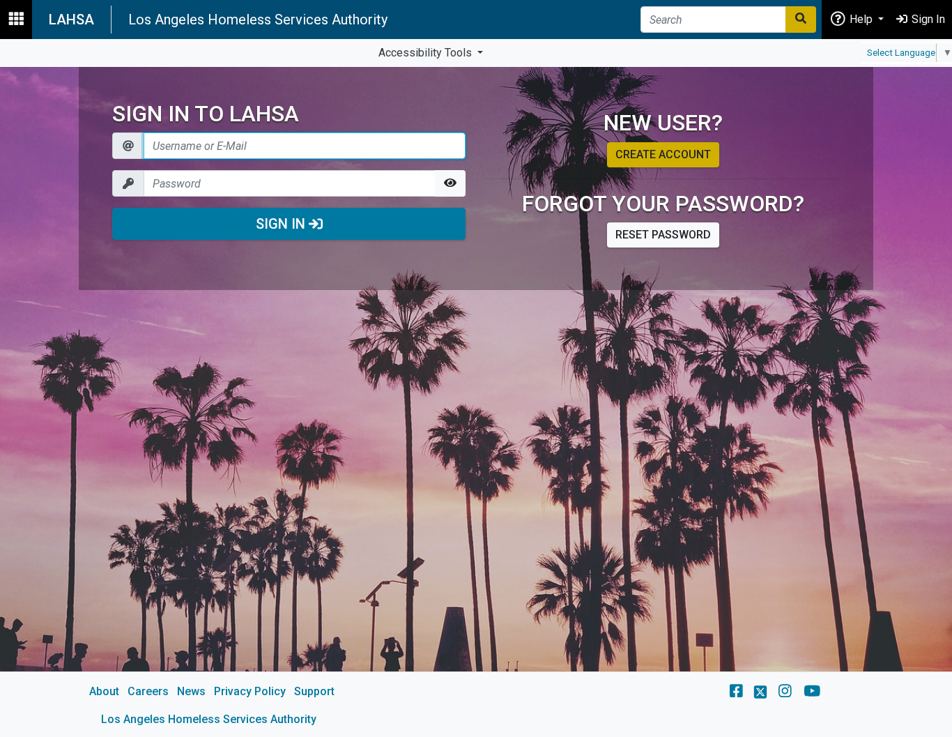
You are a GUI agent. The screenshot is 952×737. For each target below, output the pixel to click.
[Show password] (450, 183)
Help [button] (861, 19)
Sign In (282, 223)
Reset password (663, 234)
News (191, 691)
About (104, 691)
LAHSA (71, 19)
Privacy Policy (250, 691)
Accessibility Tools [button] (426, 52)
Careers (148, 691)
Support (314, 691)
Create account (663, 154)
